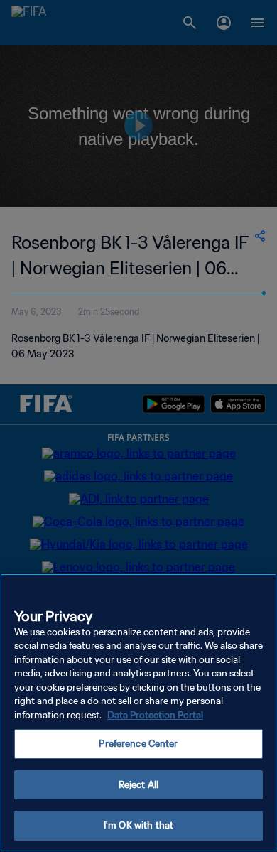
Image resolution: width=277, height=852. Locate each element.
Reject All (138, 785)
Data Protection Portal (155, 715)
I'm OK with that (138, 825)
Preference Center (138, 744)
